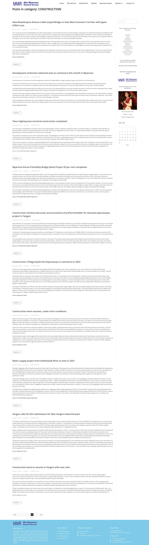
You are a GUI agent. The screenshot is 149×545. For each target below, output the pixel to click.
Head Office (114, 528)
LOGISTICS (127, 43)
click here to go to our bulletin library (127, 65)
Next (37, 514)
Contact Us (130, 3)
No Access (127, 54)
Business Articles (106, 3)
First (15, 514)
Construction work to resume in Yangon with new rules (41, 467)
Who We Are (71, 3)
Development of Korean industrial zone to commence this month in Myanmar (53, 72)
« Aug (127, 145)
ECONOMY (127, 35)
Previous (18, 514)
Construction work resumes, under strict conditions (39, 311)
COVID (127, 36)
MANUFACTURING (127, 41)
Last (41, 514)
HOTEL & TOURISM (128, 48)
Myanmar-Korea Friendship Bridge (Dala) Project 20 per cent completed (49, 167)
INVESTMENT (127, 39)
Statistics (118, 3)
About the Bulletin (85, 528)
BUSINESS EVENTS (127, 51)
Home (62, 3)
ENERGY (128, 49)
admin (26, 29)
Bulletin (94, 3)
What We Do (83, 3)
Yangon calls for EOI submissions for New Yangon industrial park (46, 414)
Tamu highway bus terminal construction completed (39, 121)
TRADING (127, 38)
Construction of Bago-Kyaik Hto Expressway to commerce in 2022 (46, 261)
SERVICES (127, 44)
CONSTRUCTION (34, 29)
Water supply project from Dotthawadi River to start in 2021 (43, 360)
